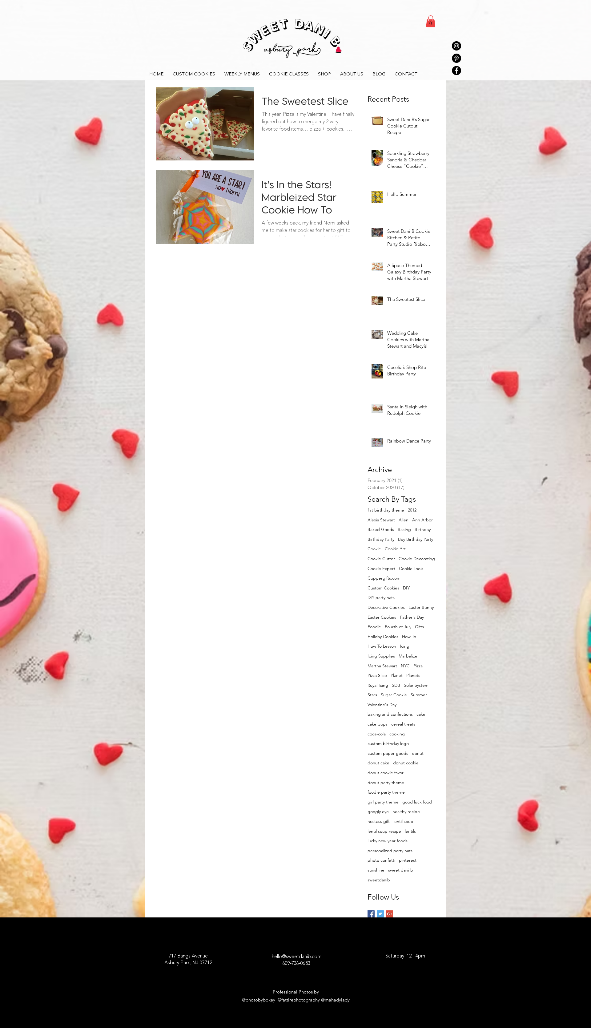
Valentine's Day (382, 704)
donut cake (378, 763)
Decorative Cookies (386, 607)
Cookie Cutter (381, 558)
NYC (405, 666)
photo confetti (381, 860)
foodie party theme (386, 792)
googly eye (378, 811)
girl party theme (383, 802)
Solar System (416, 685)
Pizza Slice (377, 675)
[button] (431, 21)
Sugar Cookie (394, 695)
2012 (412, 510)
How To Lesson (382, 646)
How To (409, 636)
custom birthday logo (388, 743)
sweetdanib (379, 880)
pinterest (407, 860)
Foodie (374, 626)
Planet (397, 675)
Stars (372, 695)
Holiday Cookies (383, 636)
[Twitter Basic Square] (380, 913)
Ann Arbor (422, 520)
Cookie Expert (381, 568)
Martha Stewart (382, 666)
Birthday (423, 529)
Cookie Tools (411, 568)
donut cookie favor (386, 772)
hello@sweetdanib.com (296, 956)
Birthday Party (381, 539)
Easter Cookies (382, 617)
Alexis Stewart (381, 520)
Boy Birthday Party (415, 539)
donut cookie (406, 763)
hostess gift (379, 821)
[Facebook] (456, 70)
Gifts (419, 626)
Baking (404, 529)
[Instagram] (456, 46)
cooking (397, 734)
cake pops (378, 724)
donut (418, 753)
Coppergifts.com (384, 578)
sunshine (376, 870)
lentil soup (403, 821)
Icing (404, 646)
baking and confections (390, 714)
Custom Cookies (383, 588)
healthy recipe (406, 811)
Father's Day (412, 617)
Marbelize (408, 656)
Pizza (418, 666)
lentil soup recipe (384, 831)
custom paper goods (388, 753)
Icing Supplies (381, 656)
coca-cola (377, 734)
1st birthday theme (386, 510)
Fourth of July (398, 626)
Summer (419, 695)
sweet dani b (400, 870)
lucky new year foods (388, 841)
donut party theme (386, 782)
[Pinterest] (456, 58)
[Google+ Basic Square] (389, 913)
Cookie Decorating (417, 558)
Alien (403, 520)
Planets (413, 675)
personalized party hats (390, 850)
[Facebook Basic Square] (371, 913)
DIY (406, 588)
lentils (410, 831)
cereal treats (403, 724)
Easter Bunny (421, 607)
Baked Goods (381, 529)
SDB (396, 685)
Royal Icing (378, 685)
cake (420, 714)
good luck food (417, 802)
